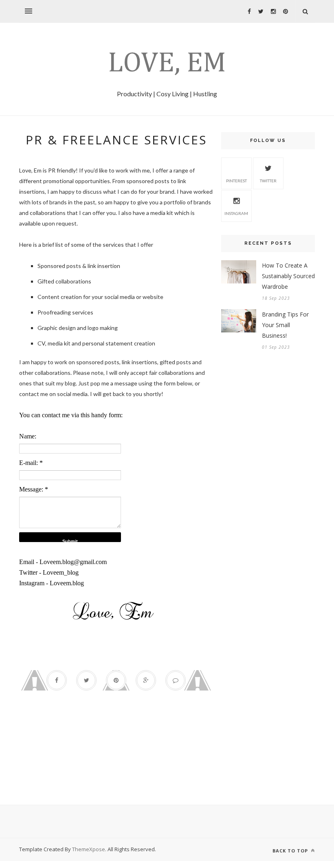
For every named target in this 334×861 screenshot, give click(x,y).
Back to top (291, 851)
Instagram (236, 213)
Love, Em (167, 63)
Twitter (268, 180)
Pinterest (236, 180)
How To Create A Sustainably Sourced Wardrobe (288, 275)
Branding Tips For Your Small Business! (285, 324)
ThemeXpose (88, 849)
